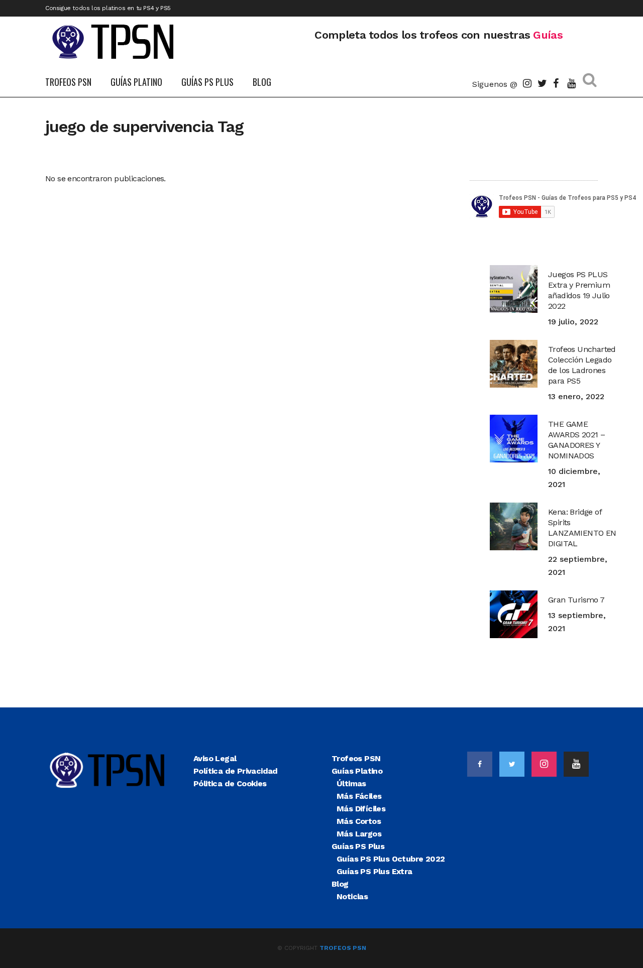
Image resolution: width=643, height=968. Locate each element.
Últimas (351, 783)
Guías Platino (357, 771)
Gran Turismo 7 (576, 599)
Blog (340, 884)
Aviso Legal (214, 758)
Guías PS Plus (358, 846)
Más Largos (359, 833)
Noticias (352, 896)
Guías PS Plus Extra (374, 871)
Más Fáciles (359, 796)
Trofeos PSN (356, 758)
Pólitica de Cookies (230, 783)
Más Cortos (359, 821)
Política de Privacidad (235, 771)
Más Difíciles (361, 808)
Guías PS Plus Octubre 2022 (391, 859)
